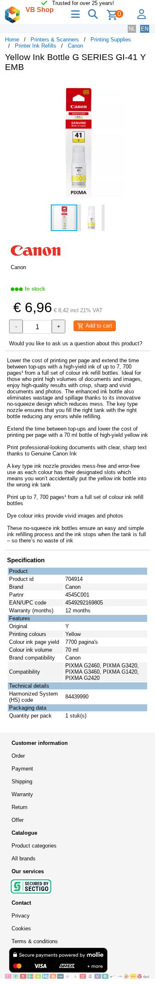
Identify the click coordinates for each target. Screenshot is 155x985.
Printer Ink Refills (35, 46)
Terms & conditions (35, 941)
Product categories (34, 846)
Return (19, 807)
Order (18, 756)
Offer (18, 820)
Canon (75, 46)
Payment (22, 769)
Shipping (22, 781)
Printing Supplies (111, 39)
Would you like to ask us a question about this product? (75, 343)
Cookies (21, 928)
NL (132, 29)
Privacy (21, 916)
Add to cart (98, 326)
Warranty (22, 794)
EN (144, 29)
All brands (24, 858)
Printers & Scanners (55, 39)
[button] (142, 87)
